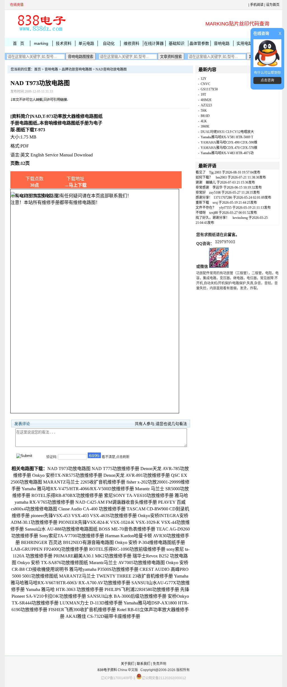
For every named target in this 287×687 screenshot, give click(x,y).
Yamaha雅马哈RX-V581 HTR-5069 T (227, 137)
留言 (231, 234)
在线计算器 (154, 43)
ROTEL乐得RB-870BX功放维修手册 (67, 495)
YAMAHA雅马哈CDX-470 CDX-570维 (229, 148)
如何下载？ (204, 177)
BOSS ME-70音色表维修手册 (127, 529)
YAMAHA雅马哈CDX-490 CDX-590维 (229, 142)
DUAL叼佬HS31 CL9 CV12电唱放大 (227, 132)
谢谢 (199, 182)
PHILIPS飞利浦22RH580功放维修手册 (142, 589)
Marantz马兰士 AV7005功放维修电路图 (127, 562)
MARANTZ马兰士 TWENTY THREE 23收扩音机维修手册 (116, 576)
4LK (204, 121)
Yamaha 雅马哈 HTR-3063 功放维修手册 (64, 589)
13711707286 (223, 198)
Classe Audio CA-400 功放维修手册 (92, 509)
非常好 (201, 192)
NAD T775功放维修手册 (115, 468)
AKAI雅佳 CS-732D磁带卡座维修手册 (103, 616)
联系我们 (143, 664)
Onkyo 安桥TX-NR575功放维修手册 (67, 475)
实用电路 (244, 43)
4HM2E (206, 100)
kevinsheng (240, 218)
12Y (204, 79)
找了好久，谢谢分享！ (212, 218)
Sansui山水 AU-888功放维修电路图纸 (61, 529)
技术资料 (63, 43)
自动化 (109, 43)
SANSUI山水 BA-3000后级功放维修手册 (126, 596)
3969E (205, 126)
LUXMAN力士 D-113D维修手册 (91, 603)
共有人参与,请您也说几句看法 (161, 423)
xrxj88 (213, 213)
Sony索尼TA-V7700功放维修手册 (71, 535)
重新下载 (202, 203)
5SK (204, 110)
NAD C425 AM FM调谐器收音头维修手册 (116, 502)
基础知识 (176, 43)
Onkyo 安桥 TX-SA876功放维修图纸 (52, 562)
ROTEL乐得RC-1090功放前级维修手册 (127, 549)
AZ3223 (206, 105)
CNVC (205, 84)
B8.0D (205, 116)
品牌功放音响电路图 (77, 69)
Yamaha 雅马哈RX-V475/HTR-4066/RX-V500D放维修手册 (78, 488)
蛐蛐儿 (211, 182)
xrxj (215, 203)
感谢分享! (203, 198)
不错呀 (201, 213)
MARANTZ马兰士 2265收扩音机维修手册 (84, 482)
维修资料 (131, 43)
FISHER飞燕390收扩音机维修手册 (82, 609)
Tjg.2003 (215, 172)
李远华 (217, 187)
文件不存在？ (206, 208)
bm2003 (221, 177)
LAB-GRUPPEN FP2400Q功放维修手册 (49, 549)
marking (41, 43)
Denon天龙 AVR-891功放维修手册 (136, 475)
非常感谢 (202, 187)
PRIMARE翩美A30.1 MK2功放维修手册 (92, 556)
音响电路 (222, 43)
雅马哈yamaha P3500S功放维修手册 (103, 569)
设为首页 (272, 5)
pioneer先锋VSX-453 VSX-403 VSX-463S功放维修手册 (84, 515)
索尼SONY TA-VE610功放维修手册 (138, 495)
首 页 (18, 43)
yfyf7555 (225, 208)
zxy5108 (215, 192)
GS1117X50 (209, 89)
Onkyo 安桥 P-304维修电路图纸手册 (150, 542)
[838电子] (41, 31)
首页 (37, 69)
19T (203, 95)
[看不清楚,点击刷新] (94, 455)
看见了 (201, 172)
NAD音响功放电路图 (111, 69)
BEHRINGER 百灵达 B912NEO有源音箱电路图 (67, 542)
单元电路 (86, 43)
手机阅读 (256, 5)
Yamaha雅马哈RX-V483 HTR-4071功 (227, 153)
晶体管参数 (199, 43)
